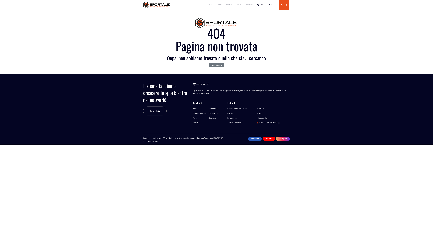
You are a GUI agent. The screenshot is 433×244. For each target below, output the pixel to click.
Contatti (260, 108)
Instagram (283, 138)
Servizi (272, 5)
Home (195, 108)
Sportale (261, 5)
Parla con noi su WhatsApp (270, 123)
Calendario (213, 108)
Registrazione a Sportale (237, 108)
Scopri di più (155, 111)
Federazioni (213, 113)
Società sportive (225, 5)
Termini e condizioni (235, 123)
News (239, 5)
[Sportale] (156, 5)
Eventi (210, 5)
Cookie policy (262, 118)
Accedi (284, 5)
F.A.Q (259, 113)
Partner (249, 5)
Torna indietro (216, 65)
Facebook (255, 138)
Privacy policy (232, 118)
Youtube (269, 138)
